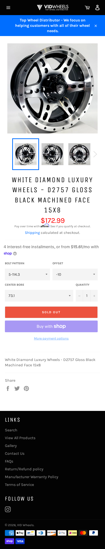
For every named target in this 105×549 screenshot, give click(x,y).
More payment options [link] (51, 338)
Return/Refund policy (24, 469)
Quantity (82, 284)
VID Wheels (25, 525)
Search (11, 430)
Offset (57, 263)
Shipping (32, 232)
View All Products (20, 437)
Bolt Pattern (14, 263)
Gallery (11, 445)
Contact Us (14, 453)
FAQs (9, 461)
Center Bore (14, 284)
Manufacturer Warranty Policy (31, 476)
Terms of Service (19, 484)
